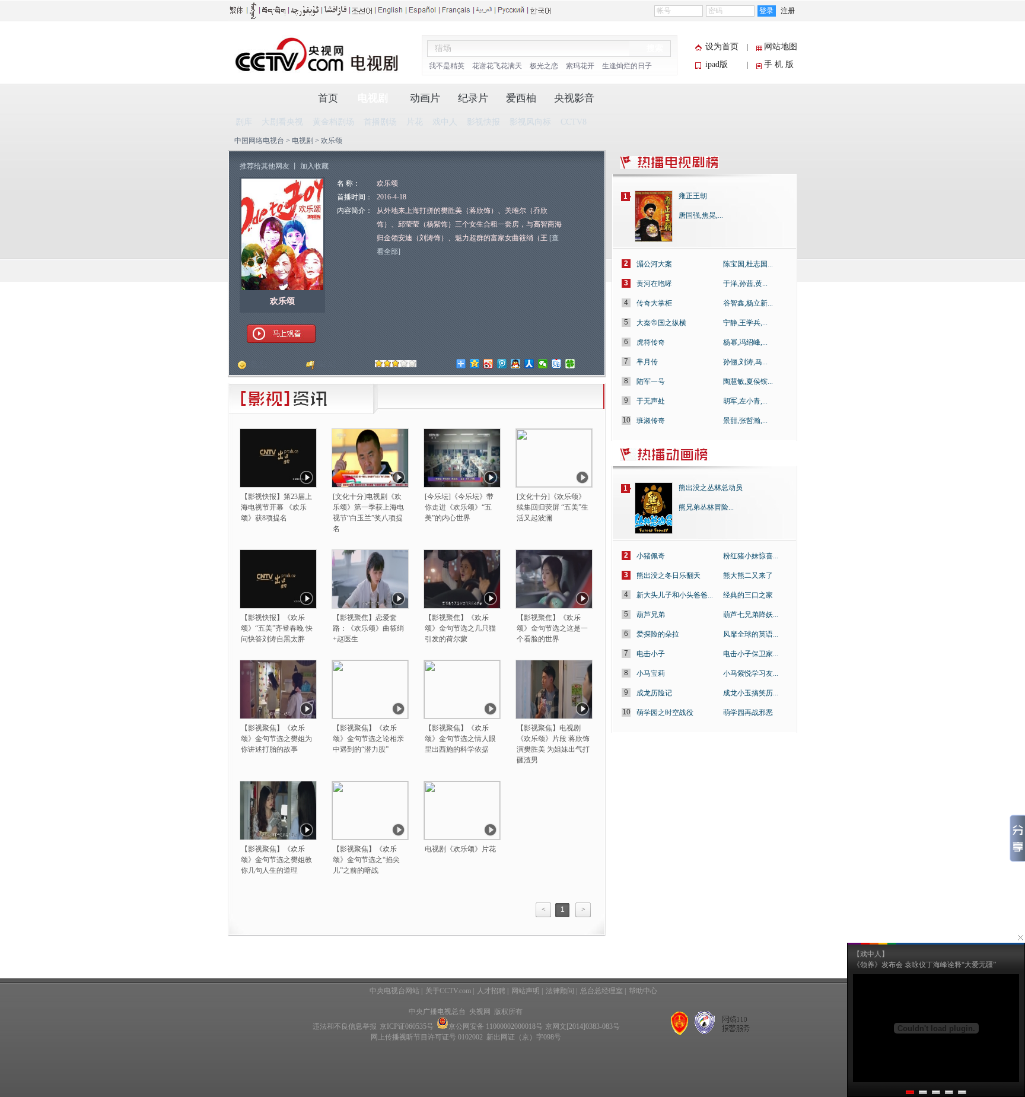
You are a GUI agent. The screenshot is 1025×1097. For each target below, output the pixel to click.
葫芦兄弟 (650, 614)
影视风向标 (530, 121)
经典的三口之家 (748, 595)
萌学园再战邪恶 (748, 712)
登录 (766, 11)
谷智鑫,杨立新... (748, 303)
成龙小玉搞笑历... (750, 693)
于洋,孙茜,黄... (745, 283)
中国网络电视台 (259, 140)
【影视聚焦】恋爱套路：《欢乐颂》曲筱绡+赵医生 (368, 628)
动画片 (425, 98)
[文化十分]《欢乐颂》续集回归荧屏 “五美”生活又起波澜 (552, 507)
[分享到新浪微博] (488, 363)
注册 (788, 11)
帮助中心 (643, 991)
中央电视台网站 (394, 991)
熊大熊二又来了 (748, 575)
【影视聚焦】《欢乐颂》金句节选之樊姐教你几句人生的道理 (276, 860)
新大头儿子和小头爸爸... (674, 595)
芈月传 (647, 362)
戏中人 (444, 121)
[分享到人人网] (529, 363)
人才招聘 (491, 991)
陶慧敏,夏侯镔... (748, 381)
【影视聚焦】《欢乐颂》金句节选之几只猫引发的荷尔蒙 (460, 628)
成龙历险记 (654, 693)
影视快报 (483, 121)
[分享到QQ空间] (475, 363)
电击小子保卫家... (750, 654)
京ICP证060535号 (407, 1026)
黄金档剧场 (333, 121)
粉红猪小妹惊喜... (750, 556)
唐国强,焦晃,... (701, 215)
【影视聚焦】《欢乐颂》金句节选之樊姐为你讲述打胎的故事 (276, 738)
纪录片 (473, 98)
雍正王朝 (693, 196)
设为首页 (721, 46)
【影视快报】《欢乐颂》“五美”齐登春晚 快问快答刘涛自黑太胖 (277, 628)
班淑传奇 (650, 420)
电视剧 (373, 98)
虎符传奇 (650, 342)
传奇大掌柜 (654, 303)
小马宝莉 (650, 673)
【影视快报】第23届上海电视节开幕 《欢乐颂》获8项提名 (276, 507)
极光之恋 (544, 66)
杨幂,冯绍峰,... (745, 342)
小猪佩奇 (650, 556)
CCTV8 (574, 121)
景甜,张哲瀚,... (745, 420)
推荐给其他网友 (264, 166)
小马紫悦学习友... (750, 673)
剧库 (243, 121)
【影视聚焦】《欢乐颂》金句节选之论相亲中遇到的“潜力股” (368, 738)
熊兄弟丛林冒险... (706, 507)
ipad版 (716, 64)
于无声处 (650, 401)
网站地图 (780, 46)
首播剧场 (380, 121)
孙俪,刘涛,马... (745, 362)
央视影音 (574, 98)
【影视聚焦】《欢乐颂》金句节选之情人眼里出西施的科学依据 (460, 738)
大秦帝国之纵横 (661, 323)
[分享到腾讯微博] (502, 363)
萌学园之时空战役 (664, 712)
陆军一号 (650, 381)
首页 (328, 98)
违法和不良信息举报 (345, 1026)
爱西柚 (521, 98)
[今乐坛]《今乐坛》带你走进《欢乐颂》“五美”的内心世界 (459, 507)
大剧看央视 (282, 121)
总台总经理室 (601, 991)
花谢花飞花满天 (497, 66)
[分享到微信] (543, 363)
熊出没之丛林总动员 (711, 488)
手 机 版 (779, 64)
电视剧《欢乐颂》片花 (460, 849)
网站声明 (525, 991)
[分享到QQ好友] (516, 363)
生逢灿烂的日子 (627, 66)
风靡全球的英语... (750, 634)
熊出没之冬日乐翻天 (668, 575)
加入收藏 (314, 166)
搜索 (655, 48)
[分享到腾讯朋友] (570, 363)
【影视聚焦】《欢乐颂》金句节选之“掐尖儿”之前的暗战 (366, 860)
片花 (414, 121)
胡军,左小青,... (745, 401)
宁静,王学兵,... (745, 323)
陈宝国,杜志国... (748, 264)
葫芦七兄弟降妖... (750, 614)
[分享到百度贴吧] (557, 363)
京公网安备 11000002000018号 (495, 1026)
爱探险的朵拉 (657, 634)
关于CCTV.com (448, 991)
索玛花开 (580, 66)
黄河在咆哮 (654, 283)
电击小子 (650, 654)
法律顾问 (560, 991)
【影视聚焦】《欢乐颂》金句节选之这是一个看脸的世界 (552, 628)
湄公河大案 (654, 264)
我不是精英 (446, 66)
